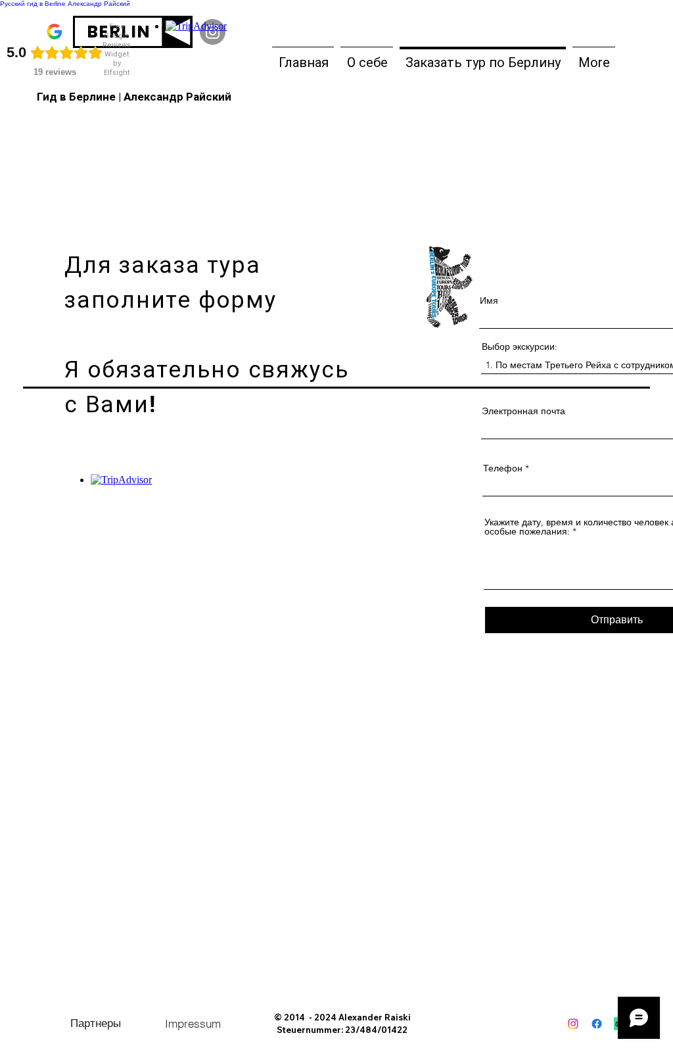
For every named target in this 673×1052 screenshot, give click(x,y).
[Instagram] (573, 1023)
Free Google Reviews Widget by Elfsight (117, 49)
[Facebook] (596, 1023)
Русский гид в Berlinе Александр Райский (65, 3)
